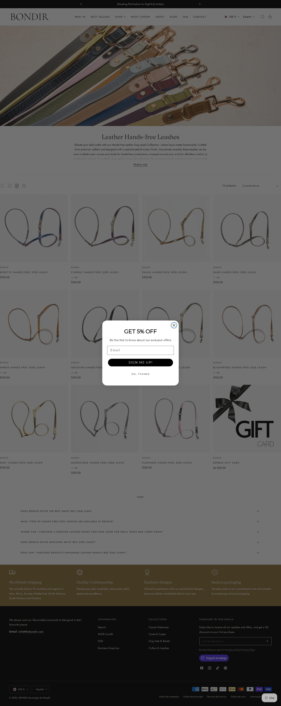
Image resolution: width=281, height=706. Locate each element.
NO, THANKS (141, 374)
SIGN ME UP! (141, 362)
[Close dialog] (174, 325)
